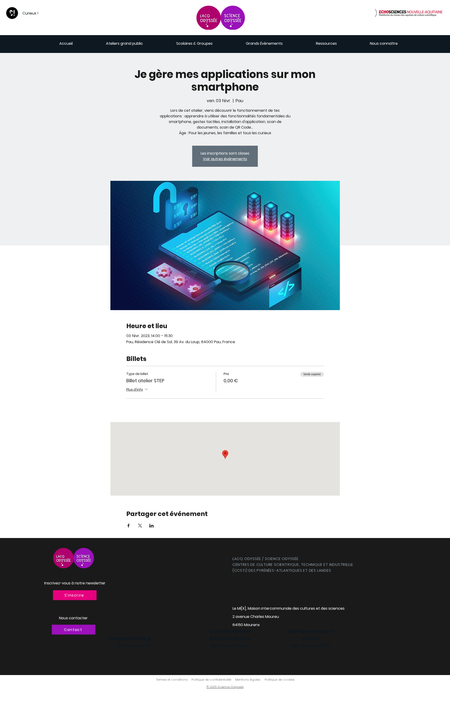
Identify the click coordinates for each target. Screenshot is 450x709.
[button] (75, 595)
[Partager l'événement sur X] (140, 525)
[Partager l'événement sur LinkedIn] (151, 525)
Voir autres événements (225, 159)
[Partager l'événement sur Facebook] (128, 525)
